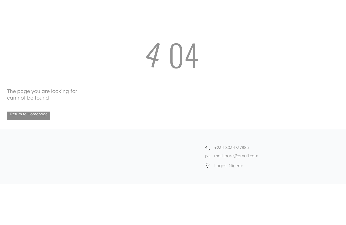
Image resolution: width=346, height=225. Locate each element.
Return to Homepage (29, 114)
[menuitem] (199, 5)
